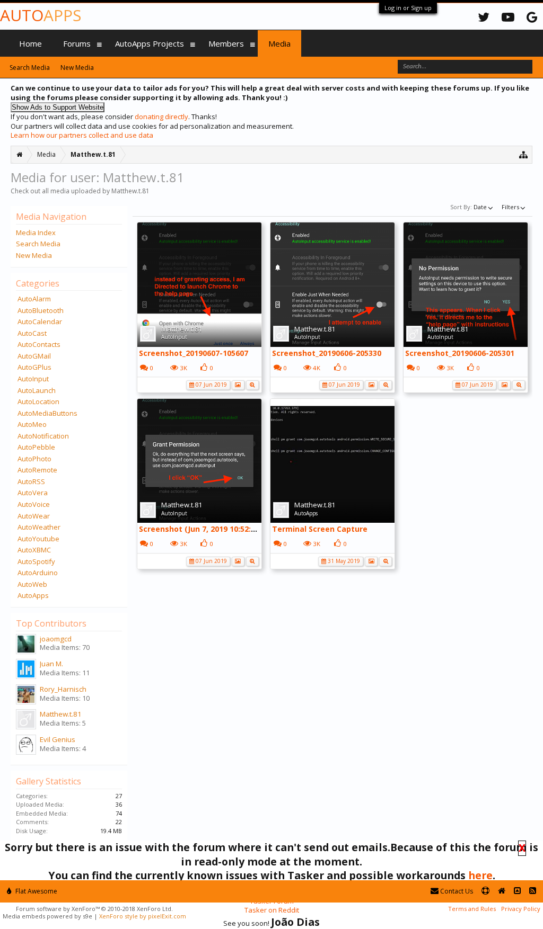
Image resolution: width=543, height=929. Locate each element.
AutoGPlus (34, 367)
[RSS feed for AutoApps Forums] (532, 891)
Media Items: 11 (65, 672)
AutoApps (306, 513)
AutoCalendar (39, 321)
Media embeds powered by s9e (47, 916)
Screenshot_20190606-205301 (459, 353)
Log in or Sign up (408, 8)
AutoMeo (32, 424)
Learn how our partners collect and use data (82, 135)
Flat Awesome (35, 891)
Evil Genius (57, 739)
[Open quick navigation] (523, 154)
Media (279, 43)
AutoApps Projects (149, 43)
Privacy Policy (520, 909)
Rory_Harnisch (63, 689)
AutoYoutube (38, 538)
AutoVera (32, 492)
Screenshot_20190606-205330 (326, 353)
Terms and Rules (472, 909)
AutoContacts (38, 344)
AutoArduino (37, 572)
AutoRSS (31, 481)
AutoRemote (37, 470)
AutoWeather (38, 527)
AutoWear (33, 516)
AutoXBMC (34, 550)
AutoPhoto (34, 458)
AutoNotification (43, 436)
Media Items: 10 (65, 698)
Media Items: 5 (63, 723)
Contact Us (456, 891)
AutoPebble (36, 447)
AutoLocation (38, 401)
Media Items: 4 (63, 748)
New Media (34, 255)
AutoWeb (32, 584)
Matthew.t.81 (181, 329)
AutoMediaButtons (47, 413)
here (480, 875)
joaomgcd (56, 639)
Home (30, 43)
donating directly (161, 116)
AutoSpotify (36, 561)
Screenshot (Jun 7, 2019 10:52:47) (200, 529)
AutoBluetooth (40, 310)
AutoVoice (33, 504)
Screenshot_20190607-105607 (193, 353)
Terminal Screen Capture (319, 529)
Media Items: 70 (65, 647)
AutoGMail (34, 356)
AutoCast (32, 333)
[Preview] (252, 384)
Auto (40, 15)
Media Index (36, 232)
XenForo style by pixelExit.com (142, 916)
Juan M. (51, 663)
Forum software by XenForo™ (94, 909)
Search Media (38, 243)
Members (226, 43)
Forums (77, 43)
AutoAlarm (34, 298)
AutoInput (174, 337)
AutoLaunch (36, 390)
